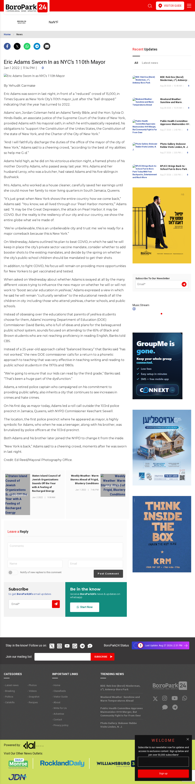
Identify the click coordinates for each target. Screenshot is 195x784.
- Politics (8, 696)
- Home (56, 685)
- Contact (57, 719)
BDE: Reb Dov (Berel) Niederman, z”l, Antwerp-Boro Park (174, 80)
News (19, 34)
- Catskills (9, 702)
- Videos (32, 691)
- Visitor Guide (60, 696)
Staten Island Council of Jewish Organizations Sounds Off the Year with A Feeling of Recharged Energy (46, 483)
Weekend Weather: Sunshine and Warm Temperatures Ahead (172, 102)
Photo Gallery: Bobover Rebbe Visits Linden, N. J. (174, 145)
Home (7, 34)
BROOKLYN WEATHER (59, 21)
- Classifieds (59, 691)
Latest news (150, 63)
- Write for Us (59, 708)
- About (56, 702)
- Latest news (11, 685)
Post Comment (108, 573)
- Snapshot (33, 696)
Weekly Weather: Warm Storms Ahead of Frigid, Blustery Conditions (84, 479)
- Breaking (9, 691)
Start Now (86, 607)
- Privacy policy (60, 725)
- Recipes (32, 702)
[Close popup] (188, 739)
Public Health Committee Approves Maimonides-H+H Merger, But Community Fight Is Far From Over (121, 712)
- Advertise (58, 713)
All (136, 63)
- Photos (32, 685)
